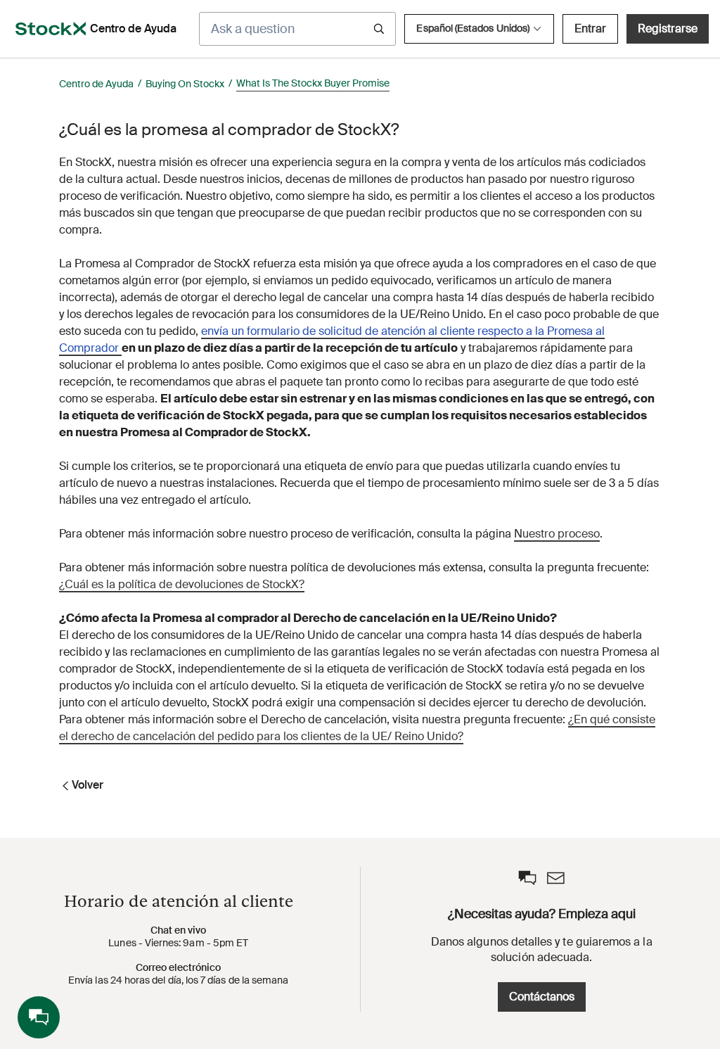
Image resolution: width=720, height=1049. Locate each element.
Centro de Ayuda (96, 83)
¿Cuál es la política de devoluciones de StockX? (181, 584)
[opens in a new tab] (50, 29)
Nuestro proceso (557, 533)
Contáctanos (541, 996)
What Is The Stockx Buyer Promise (313, 83)
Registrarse (668, 28)
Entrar (590, 28)
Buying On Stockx (185, 83)
